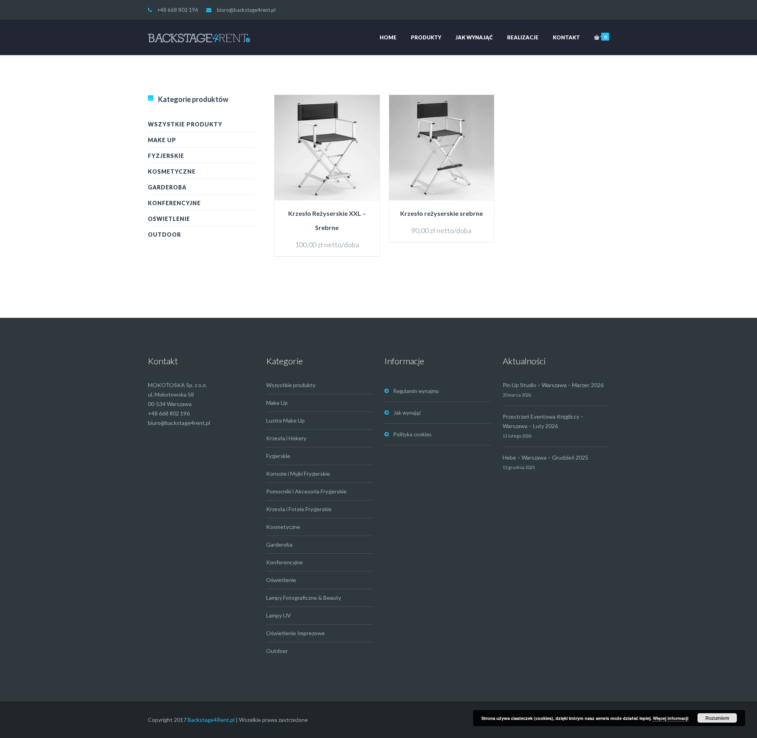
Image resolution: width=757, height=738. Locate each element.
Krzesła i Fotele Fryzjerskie (299, 509)
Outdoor (164, 234)
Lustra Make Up (285, 420)
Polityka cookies (412, 434)
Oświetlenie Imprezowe (295, 633)
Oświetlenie (169, 218)
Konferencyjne (174, 203)
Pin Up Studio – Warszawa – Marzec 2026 (553, 385)
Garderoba (167, 187)
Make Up (162, 140)
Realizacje (523, 37)
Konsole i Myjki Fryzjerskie (298, 473)
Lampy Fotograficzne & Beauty (303, 597)
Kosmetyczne (172, 171)
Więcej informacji (670, 718)
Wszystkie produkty (185, 124)
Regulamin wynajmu (416, 391)
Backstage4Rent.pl (211, 719)
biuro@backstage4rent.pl (246, 10)
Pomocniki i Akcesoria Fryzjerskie (306, 491)
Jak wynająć (474, 37)
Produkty (426, 37)
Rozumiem (717, 717)
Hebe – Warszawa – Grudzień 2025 (545, 457)
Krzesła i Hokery (286, 438)
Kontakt (566, 37)
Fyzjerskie (166, 155)
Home (388, 37)
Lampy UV (278, 615)
